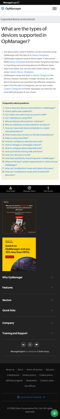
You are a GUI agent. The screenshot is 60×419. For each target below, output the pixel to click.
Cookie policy (46, 375)
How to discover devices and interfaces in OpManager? (30, 108)
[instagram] (30, 344)
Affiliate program (14, 381)
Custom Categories (13, 89)
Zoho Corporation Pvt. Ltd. (29, 408)
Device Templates (17, 62)
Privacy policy (29, 375)
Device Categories (41, 75)
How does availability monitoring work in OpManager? (30, 158)
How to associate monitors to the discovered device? (29, 135)
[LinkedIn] (23, 344)
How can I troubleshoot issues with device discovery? (29, 168)
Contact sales (47, 381)
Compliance (13, 375)
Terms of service (34, 370)
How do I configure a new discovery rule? (23, 141)
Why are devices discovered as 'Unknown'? (24, 121)
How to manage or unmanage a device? (23, 145)
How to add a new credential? (18, 111)
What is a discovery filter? (16, 138)
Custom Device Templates (21, 72)
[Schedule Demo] (54, 413)
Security (50, 370)
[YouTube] (36, 344)
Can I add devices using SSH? (18, 118)
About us (10, 370)
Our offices (30, 386)
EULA (20, 370)
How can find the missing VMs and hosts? (24, 151)
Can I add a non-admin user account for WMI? (25, 115)
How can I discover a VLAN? (17, 155)
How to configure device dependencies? (23, 148)
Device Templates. (40, 55)
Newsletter (31, 381)
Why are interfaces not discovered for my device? (27, 125)
